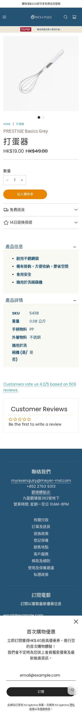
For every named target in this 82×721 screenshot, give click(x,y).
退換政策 (41, 533)
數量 (7, 171)
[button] (39, 117)
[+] (22, 180)
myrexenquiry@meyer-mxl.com (41, 480)
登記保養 (41, 540)
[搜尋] (65, 17)
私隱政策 (41, 574)
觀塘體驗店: (41, 492)
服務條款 (45, 709)
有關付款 (41, 520)
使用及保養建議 (41, 567)
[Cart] (74, 17)
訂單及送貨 (41, 526)
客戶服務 (41, 554)
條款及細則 (41, 561)
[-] (7, 180)
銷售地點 (41, 547)
